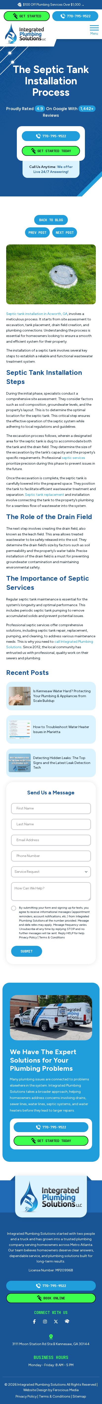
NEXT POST (65, 232)
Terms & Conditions (52, 937)
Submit (26, 951)
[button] (94, 29)
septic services (73, 458)
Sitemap (79, 1396)
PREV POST (37, 232)
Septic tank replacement (44, 495)
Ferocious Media (66, 1390)
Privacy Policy (28, 937)
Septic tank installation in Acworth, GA (36, 314)
